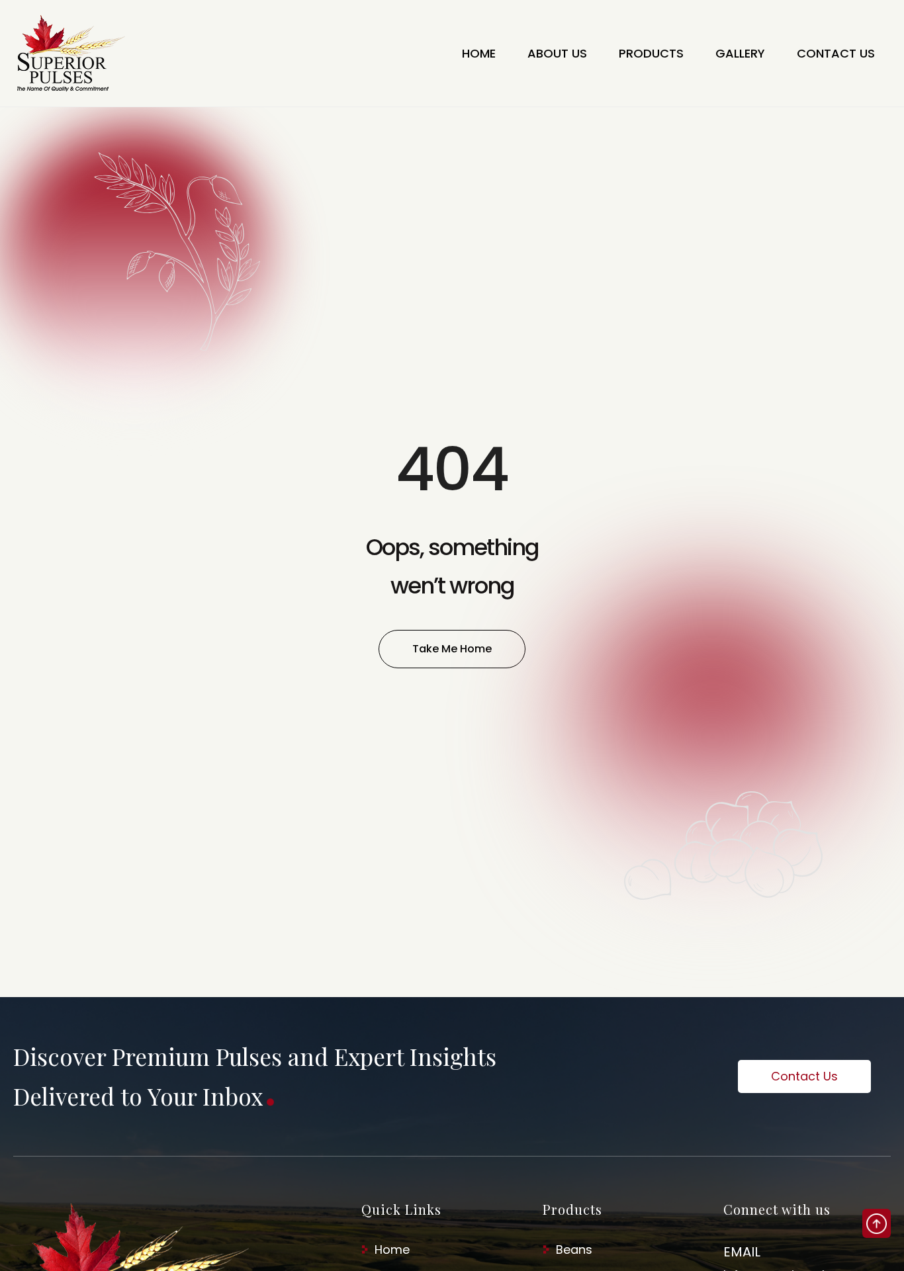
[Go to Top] (876, 1223)
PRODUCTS (651, 53)
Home (392, 1249)
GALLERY (740, 53)
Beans (574, 1249)
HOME (479, 53)
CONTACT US (836, 53)
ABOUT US (557, 53)
